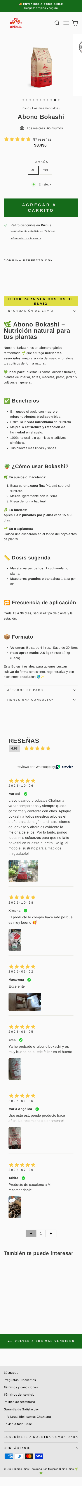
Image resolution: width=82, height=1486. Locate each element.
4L (33, 170)
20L (46, 170)
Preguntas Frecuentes (20, 1380)
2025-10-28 (21, 902)
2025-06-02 (21, 971)
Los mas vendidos (45, 108)
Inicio (25, 108)
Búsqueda (11, 1372)
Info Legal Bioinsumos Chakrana (27, 1416)
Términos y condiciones (21, 1387)
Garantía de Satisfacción (22, 1409)
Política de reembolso (19, 1402)
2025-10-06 (21, 785)
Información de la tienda (25, 238)
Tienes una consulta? (30, 699)
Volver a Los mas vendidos (44, 1341)
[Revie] (64, 766)
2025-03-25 (21, 1101)
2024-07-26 (21, 1169)
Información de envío (30, 310)
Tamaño (41, 161)
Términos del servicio (19, 1394)
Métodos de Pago (25, 690)
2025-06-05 (21, 1031)
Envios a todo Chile (18, 1424)
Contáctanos (18, 1447)
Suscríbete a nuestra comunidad (40, 1436)
